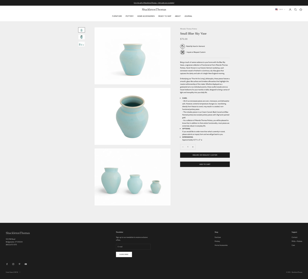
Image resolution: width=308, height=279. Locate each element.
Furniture (218, 237)
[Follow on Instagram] (13, 264)
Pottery (217, 241)
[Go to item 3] (81, 44)
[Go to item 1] (81, 29)
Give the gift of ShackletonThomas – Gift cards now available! (154, 3)
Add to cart (204, 164)
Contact (294, 237)
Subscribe (123, 254)
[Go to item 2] (81, 37)
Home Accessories (221, 245)
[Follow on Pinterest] (19, 264)
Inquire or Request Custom (196, 52)
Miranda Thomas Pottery (188, 29)
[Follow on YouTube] (26, 264)
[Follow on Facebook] (7, 264)
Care (293, 245)
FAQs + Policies (297, 241)
